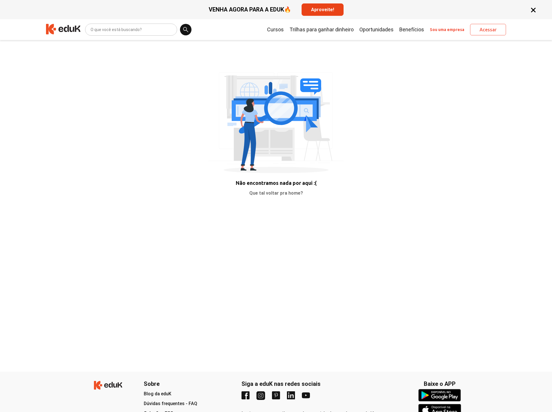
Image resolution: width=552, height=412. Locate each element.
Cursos (275, 29)
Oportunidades (376, 29)
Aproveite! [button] (322, 9)
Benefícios (411, 29)
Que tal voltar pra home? (276, 193)
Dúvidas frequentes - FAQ (170, 403)
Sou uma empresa (447, 29)
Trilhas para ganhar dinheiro (322, 29)
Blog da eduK (157, 393)
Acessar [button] (488, 29)
